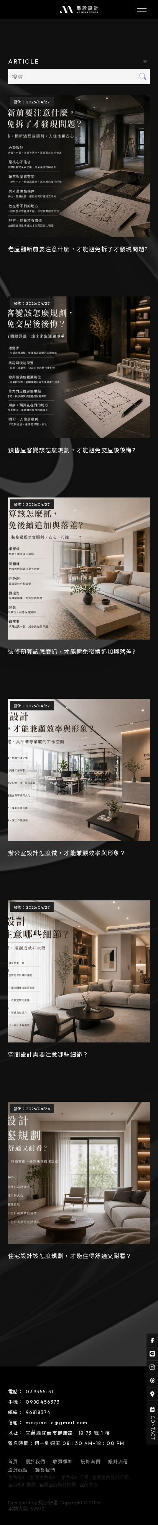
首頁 (13, 1462)
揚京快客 (48, 1502)
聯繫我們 (45, 1470)
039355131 (40, 1391)
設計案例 (90, 1462)
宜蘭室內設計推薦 (57, 1484)
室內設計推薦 (22, 1484)
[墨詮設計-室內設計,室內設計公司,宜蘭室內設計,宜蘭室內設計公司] (79, 9)
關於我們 (36, 1462)
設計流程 (118, 1462)
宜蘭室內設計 (44, 1477)
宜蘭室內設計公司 (110, 1477)
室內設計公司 (75, 1477)
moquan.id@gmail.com (57, 1422)
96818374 (38, 1412)
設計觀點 (18, 1470)
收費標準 (63, 1462)
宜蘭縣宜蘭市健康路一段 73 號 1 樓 (68, 1433)
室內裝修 (88, 1484)
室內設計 (17, 1477)
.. (103, 1502)
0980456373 (43, 1402)
